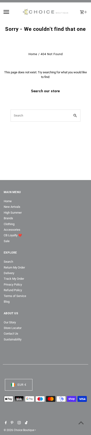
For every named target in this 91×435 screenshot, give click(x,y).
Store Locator (12, 328)
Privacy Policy (13, 284)
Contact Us (11, 333)
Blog (7, 301)
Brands (8, 218)
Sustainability (12, 339)
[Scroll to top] (81, 422)
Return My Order (14, 267)
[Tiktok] (26, 423)
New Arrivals (12, 207)
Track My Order (14, 278)
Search (8, 261)
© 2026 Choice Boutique (19, 430)
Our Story (10, 322)
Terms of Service (15, 296)
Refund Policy (13, 290)
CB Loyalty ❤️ (13, 235)
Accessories (12, 229)
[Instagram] (18, 423)
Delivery (9, 273)
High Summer (13, 212)
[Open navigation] (11, 12)
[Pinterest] (11, 423)
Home (32, 54)
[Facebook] (5, 423)
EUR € (22, 384)
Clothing (9, 224)
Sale (7, 241)
